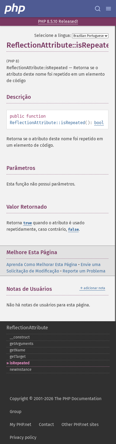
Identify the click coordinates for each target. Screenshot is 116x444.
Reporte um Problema (84, 271)
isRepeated (19, 363)
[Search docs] (97, 8)
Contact (46, 424)
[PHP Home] (15, 8)
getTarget (18, 356)
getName (17, 350)
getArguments (21, 343)
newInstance (21, 369)
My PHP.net (20, 424)
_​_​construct (20, 337)
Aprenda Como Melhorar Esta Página (41, 264)
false (73, 229)
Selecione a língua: (52, 35)
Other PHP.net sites (80, 424)
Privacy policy (23, 437)
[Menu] (108, 8)
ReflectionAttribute (27, 328)
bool (99, 122)
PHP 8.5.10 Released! (58, 21)
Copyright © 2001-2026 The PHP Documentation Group (55, 405)
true (27, 223)
